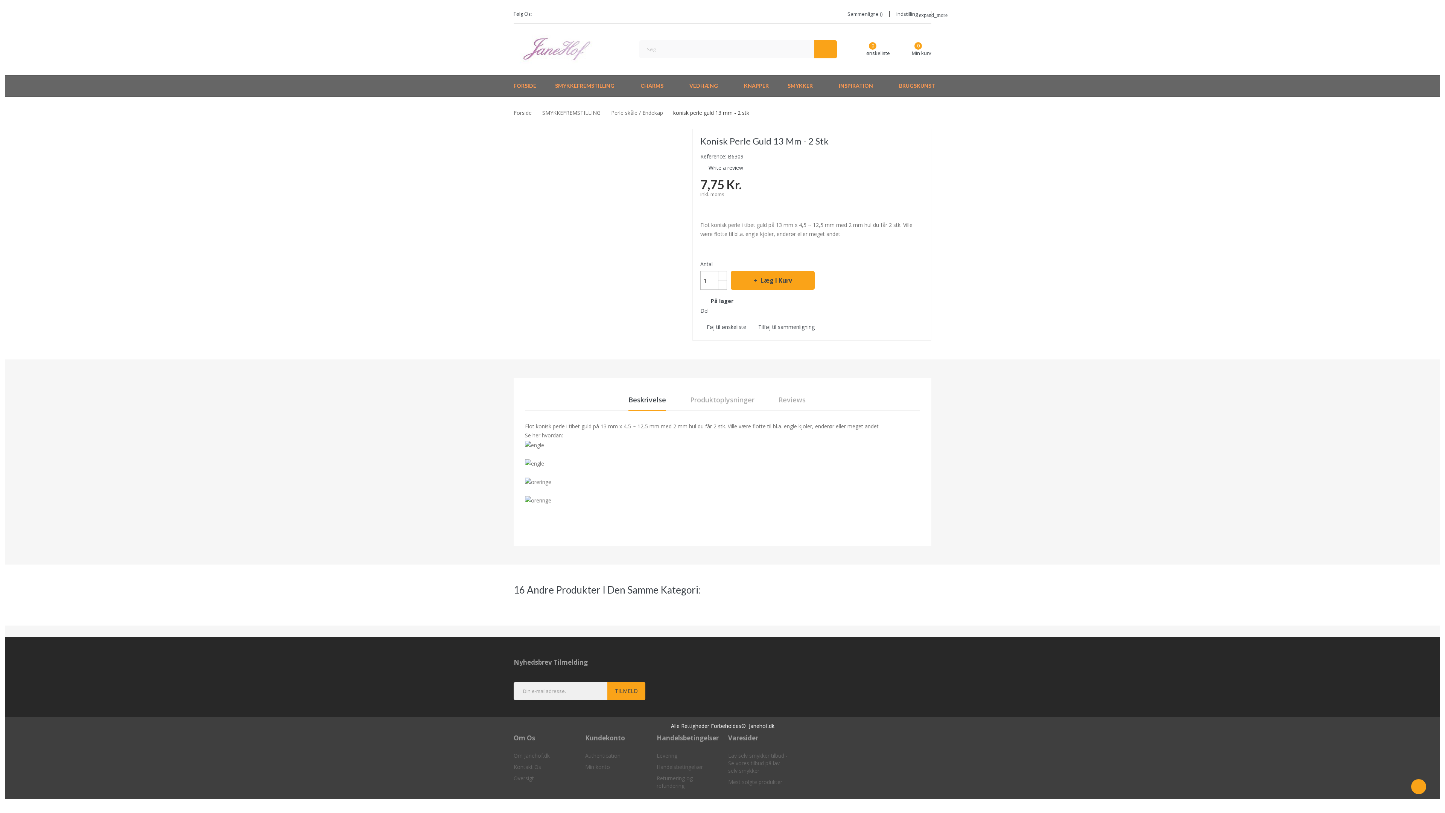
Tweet (729, 310)
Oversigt (524, 778)
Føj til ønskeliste (726, 326)
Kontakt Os (527, 766)
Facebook (542, 14)
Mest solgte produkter (755, 782)
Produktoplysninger (722, 399)
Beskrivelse (647, 399)
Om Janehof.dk (532, 755)
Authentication (603, 755)
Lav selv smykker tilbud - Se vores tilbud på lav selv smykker (758, 763)
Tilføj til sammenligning (786, 326)
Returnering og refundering (675, 782)
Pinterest (743, 310)
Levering (667, 755)
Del (716, 310)
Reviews (792, 399)
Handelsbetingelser (680, 766)
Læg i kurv (776, 280)
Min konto (597, 766)
